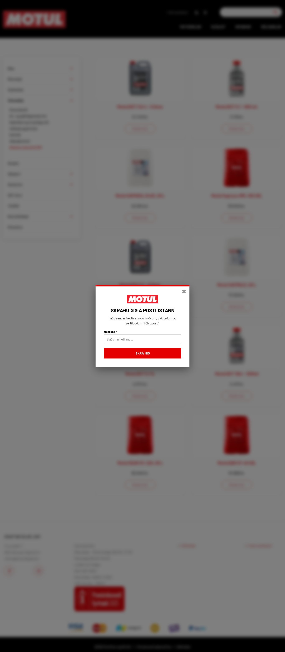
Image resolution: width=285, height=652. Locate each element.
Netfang (110, 331)
